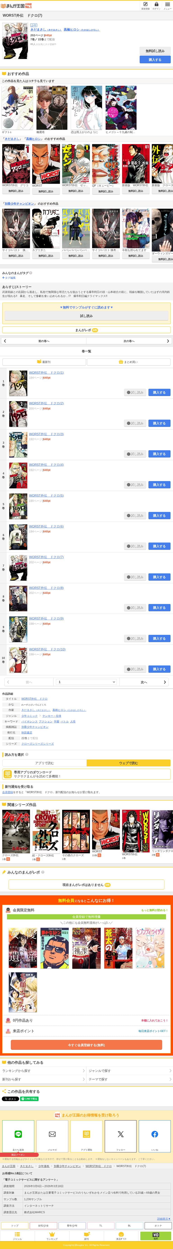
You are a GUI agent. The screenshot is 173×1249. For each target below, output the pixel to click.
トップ (14, 1225)
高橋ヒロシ (82, 29)
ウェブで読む (128, 763)
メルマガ (52, 1150)
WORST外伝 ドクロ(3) (46, 434)
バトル (65, 721)
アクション (45, 721)
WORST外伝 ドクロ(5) (46, 495)
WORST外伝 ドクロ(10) (47, 649)
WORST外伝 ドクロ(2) (46, 403)
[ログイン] (156, 4)
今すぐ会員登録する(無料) (86, 1045)
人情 (72, 721)
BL (129, 1225)
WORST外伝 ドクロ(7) (46, 557)
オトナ (158, 1225)
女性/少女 (43, 1225)
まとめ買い (131, 362)
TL (100, 1225)
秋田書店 (26, 732)
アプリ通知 (86, 1150)
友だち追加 (18, 1150)
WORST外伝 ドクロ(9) (46, 618)
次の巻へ (129, 341)
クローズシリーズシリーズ (37, 743)
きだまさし (46, 29)
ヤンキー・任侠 (51, 715)
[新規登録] (145, 4)
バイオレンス (29, 721)
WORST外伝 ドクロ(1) (46, 372)
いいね (154, 1150)
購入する (155, 59)
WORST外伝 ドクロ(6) (46, 526)
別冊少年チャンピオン (19, 203)
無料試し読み (155, 51)
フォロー (120, 1150)
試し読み (86, 316)
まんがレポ (86, 330)
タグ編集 (10, 277)
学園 (56, 721)
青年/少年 (72, 1225)
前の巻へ (44, 341)
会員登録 (7, 792)
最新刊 (46, 362)
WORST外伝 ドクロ (34, 698)
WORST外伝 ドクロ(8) (46, 588)
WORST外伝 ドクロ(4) (46, 464)
